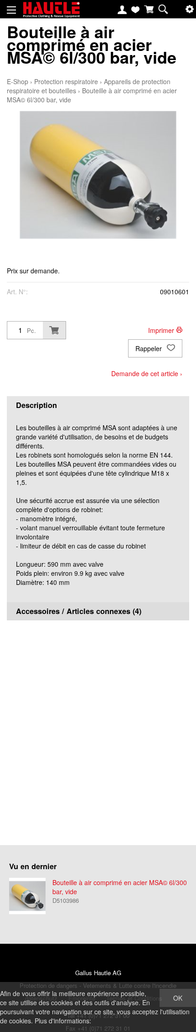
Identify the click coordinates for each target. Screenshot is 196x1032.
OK (177, 997)
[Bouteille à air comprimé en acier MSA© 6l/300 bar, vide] (27, 896)
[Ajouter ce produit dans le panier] (54, 330)
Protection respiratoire (66, 81)
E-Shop (17, 81)
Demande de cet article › (146, 373)
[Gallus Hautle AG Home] (51, 13)
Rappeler (149, 348)
